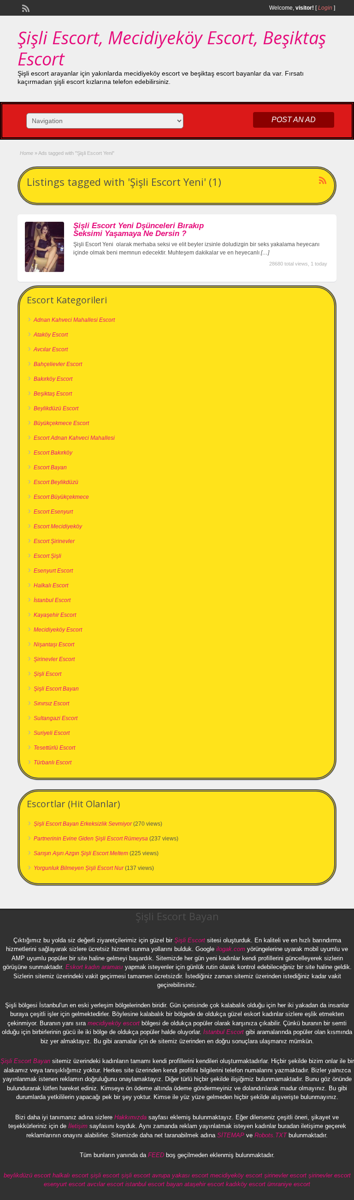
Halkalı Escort (51, 585)
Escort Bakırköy (53, 452)
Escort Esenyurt (53, 511)
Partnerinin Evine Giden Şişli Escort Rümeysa (91, 838)
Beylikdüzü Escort (56, 408)
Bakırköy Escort (53, 379)
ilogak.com (230, 949)
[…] (265, 252)
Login (325, 8)
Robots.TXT (270, 1135)
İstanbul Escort (52, 600)
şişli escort (104, 1175)
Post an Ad (293, 120)
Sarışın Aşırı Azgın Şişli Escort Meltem (81, 853)
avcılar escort (105, 1184)
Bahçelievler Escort (58, 364)
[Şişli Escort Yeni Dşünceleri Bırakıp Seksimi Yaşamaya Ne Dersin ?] (44, 270)
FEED (156, 1155)
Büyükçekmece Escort (61, 423)
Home (26, 153)
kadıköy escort (246, 1184)
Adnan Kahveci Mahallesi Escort (74, 320)
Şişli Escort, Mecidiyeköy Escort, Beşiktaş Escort (172, 48)
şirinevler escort (285, 1175)
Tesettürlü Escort (54, 748)
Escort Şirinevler (54, 541)
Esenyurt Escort (53, 570)
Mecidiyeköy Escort (58, 630)
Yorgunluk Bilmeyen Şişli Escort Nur (79, 868)
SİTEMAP (230, 1135)
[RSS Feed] (25, 7)
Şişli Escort (47, 674)
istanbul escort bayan (154, 1184)
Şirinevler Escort (54, 659)
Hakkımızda (130, 1117)
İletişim (78, 1126)
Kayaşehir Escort (55, 615)
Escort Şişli (47, 556)
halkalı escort (70, 1175)
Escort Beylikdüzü (56, 482)
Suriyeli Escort (52, 733)
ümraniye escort (288, 1184)
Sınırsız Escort (51, 703)
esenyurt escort (64, 1184)
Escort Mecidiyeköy (58, 526)
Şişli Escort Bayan (56, 689)
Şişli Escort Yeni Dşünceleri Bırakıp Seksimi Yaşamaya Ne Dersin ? (138, 229)
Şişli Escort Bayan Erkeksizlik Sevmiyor (83, 824)
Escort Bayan (50, 467)
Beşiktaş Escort (53, 393)
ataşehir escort (204, 1184)
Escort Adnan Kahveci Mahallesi (74, 438)
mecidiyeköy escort (114, 1023)
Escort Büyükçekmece (61, 497)
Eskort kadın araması (94, 967)
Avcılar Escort (51, 349)
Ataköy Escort (51, 334)
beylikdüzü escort (27, 1175)
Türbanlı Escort (52, 762)
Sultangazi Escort (55, 718)
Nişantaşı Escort (54, 644)
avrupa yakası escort (180, 1175)
